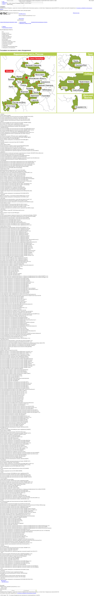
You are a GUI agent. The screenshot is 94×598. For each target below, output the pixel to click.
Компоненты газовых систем (25, 23)
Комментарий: (10, 4)
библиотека (4, 2)
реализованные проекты (42, 22)
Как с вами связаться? (19, 3)
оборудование (6, 22)
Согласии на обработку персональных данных (26, 593)
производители (34, 22)
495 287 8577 (21, 18)
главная (1, 22)
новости (3, 3)
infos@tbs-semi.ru (22, 13)
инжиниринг (11, 22)
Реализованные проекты (7, 27)
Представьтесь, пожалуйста (25, 1)
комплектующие (22, 22)
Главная (4, 26)
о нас (3, 1)
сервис (15, 22)
